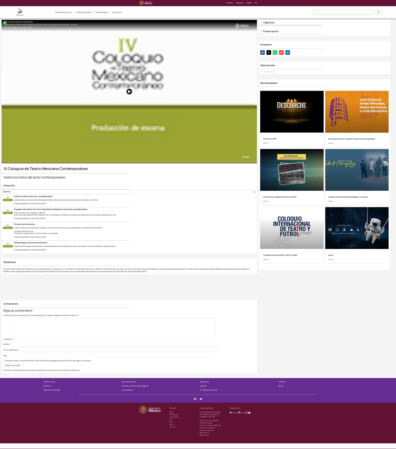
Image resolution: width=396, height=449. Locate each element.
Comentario (8, 339)
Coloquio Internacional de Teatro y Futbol (280, 255)
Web (5, 356)
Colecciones (117, 12)
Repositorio (204, 382)
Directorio (47, 386)
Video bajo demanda (83, 12)
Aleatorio (7, 192)
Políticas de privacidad (51, 390)
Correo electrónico (11, 350)
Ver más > (266, 143)
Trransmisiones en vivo (208, 390)
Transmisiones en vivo (63, 12)
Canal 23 (203, 386)
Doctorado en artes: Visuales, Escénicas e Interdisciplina (351, 139)
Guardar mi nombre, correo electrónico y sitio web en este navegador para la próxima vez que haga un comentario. (48, 360)
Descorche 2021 (269, 139)
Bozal (330, 255)
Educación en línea (129, 382)
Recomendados (102, 12)
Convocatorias (127, 390)
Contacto (282, 382)
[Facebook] (195, 399)
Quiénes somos (49, 382)
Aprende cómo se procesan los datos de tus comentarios (58, 370)
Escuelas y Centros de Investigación (135, 386)
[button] (262, 52)
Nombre (6, 344)
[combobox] (343, 12)
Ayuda (280, 386)
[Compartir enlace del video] (5, 23)
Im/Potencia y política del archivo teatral (279, 197)
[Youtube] (201, 399)
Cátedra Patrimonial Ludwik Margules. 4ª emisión (348, 197)
